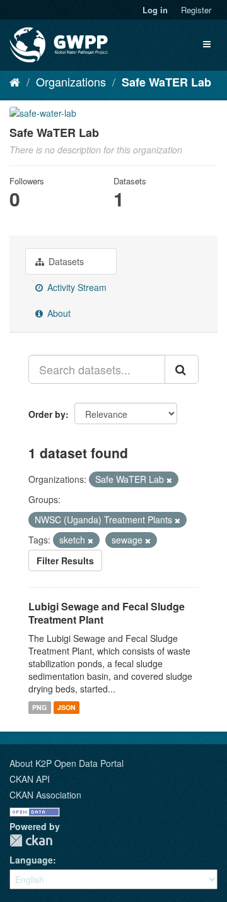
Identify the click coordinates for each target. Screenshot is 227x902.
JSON (66, 707)
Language (31, 859)
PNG (39, 707)
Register (196, 10)
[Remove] (169, 480)
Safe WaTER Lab (166, 82)
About (58, 313)
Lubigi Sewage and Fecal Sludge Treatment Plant (106, 613)
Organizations (71, 81)
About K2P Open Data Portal (66, 763)
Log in (155, 10)
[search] (182, 369)
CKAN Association (45, 794)
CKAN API (29, 779)
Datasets (65, 261)
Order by (47, 414)
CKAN (30, 840)
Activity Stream (76, 287)
